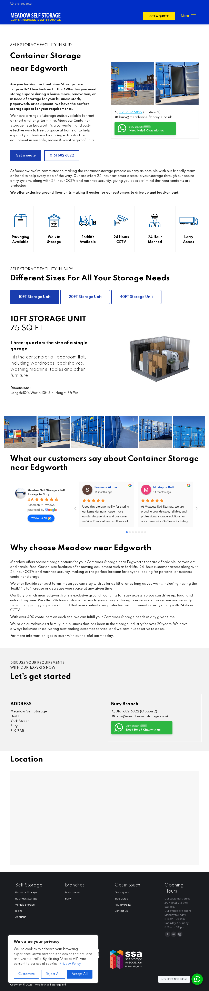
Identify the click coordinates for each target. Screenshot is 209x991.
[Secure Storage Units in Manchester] (189, 432)
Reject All (53, 974)
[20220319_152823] (155, 432)
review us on (39, 518)
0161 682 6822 (22, 3)
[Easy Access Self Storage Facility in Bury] (177, 83)
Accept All (80, 974)
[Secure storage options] (121, 432)
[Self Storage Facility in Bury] (132, 83)
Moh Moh (159, 487)
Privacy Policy (70, 964)
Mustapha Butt (104, 487)
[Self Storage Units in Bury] (87, 432)
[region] (53, 959)
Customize (26, 974)
